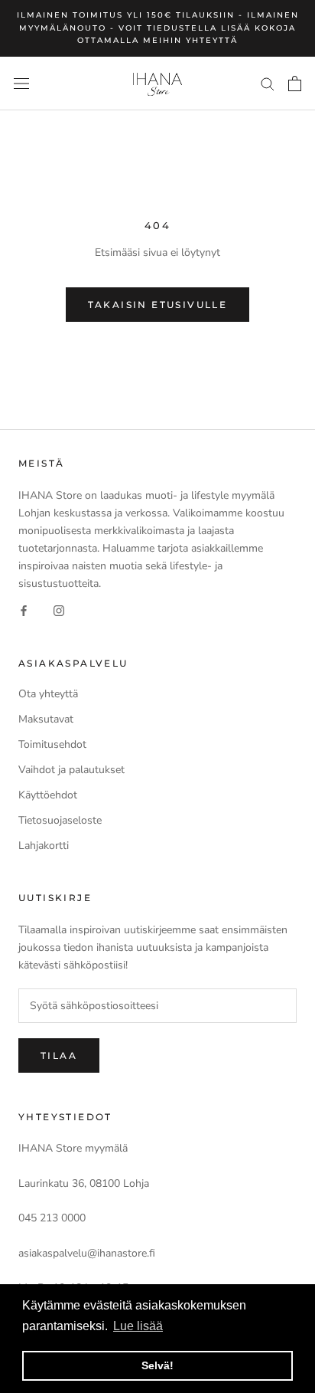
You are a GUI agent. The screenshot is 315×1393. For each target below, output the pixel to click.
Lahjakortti (43, 845)
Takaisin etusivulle (158, 304)
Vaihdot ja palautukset (71, 769)
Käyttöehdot (47, 795)
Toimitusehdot (52, 744)
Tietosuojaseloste (60, 820)
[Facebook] (23, 610)
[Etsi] (267, 83)
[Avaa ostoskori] (294, 83)
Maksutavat (45, 719)
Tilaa (59, 1055)
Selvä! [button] (157, 1365)
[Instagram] (59, 610)
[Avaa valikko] (21, 83)
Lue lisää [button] (138, 1325)
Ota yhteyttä (48, 694)
